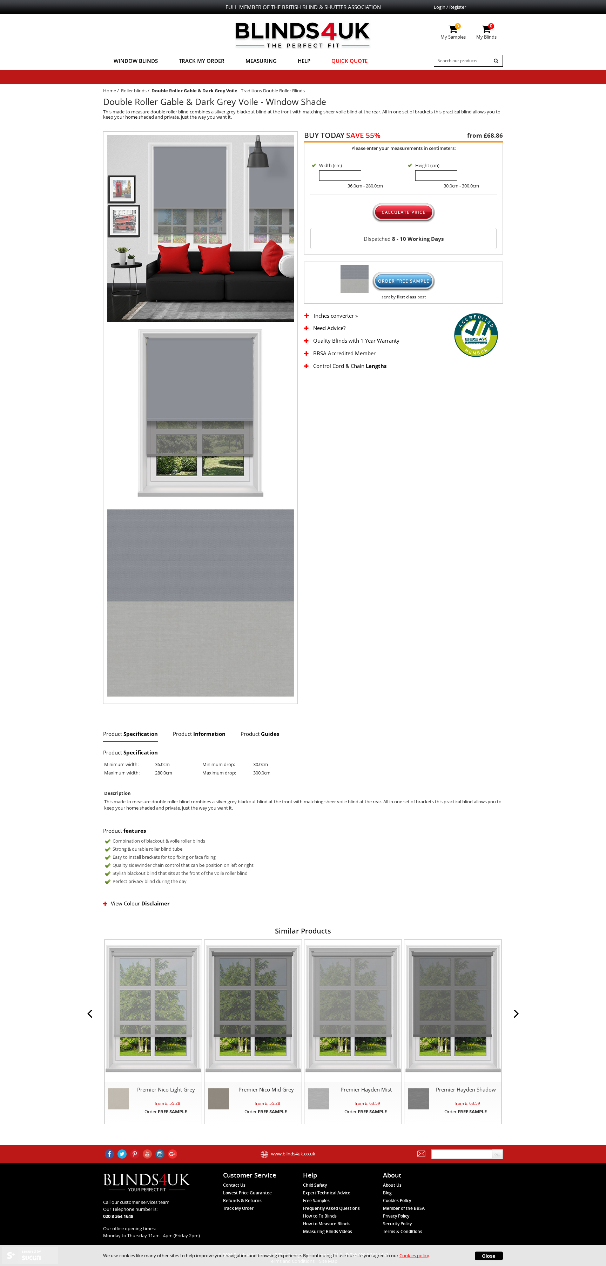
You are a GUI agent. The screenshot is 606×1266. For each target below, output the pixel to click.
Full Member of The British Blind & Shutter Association (303, 7)
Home (109, 90)
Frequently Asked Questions (331, 1208)
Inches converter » (336, 315)
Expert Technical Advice (326, 1193)
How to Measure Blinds (326, 1224)
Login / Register (450, 7)
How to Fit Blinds (320, 1216)
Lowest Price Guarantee (247, 1193)
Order (165, 1111)
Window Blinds (136, 60)
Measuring (261, 60)
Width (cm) (330, 165)
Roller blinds (134, 90)
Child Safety (315, 1185)
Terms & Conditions (402, 1231)
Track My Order (201, 60)
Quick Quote (349, 60)
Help (304, 60)
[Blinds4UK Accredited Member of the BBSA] (476, 334)
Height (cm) (427, 165)
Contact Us (234, 1185)
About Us (392, 1185)
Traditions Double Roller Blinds (273, 90)
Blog (387, 1193)
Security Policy (397, 1224)
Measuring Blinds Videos (327, 1231)
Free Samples (316, 1201)
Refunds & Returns (242, 1201)
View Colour (140, 903)
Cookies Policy (397, 1201)
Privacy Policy (396, 1216)
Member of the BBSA (404, 1208)
